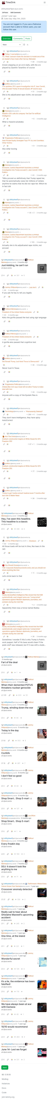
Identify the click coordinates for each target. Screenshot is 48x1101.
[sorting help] (24, 44)
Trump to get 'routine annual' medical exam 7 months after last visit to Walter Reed (23, 494)
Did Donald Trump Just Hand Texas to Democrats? (20, 361)
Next (5, 1067)
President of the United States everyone (16, 312)
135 (4, 695)
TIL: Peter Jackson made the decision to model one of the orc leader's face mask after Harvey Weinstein (23, 58)
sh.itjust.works (6, 268)
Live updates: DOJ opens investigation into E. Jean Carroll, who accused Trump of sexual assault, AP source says (23, 87)
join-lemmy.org (8, 1097)
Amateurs (32, 541)
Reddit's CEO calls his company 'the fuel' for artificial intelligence (21, 114)
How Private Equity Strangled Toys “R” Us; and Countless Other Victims (23, 141)
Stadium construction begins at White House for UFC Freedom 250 (21, 440)
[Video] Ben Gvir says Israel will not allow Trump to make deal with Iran (22, 388)
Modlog (5, 1079)
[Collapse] (4, 51)
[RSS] (27, 44)
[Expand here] (42, 268)
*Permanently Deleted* (34, 411)
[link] (7, 62)
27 (4, 899)
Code (4, 1092)
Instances (6, 1083)
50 (4, 741)
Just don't (32, 287)
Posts (27, 38)
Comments (18, 38)
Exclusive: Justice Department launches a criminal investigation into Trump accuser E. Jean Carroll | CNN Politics (22, 170)
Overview (7, 38)
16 (4, 763)
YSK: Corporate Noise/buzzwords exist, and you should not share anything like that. (24, 569)
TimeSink (10, 2)
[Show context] (4, 62)
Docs (4, 1088)
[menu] (44, 2)
